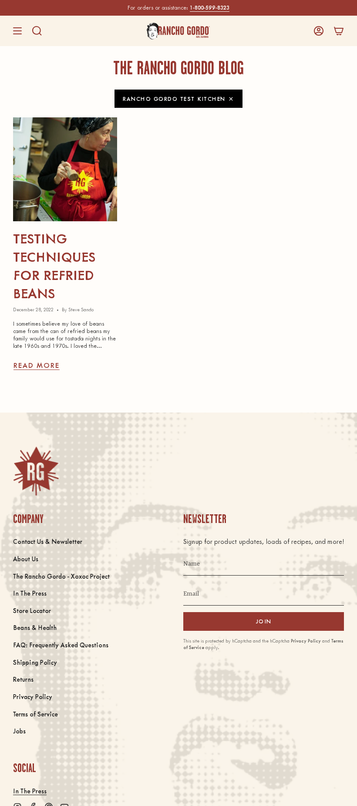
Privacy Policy (32, 696)
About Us (25, 558)
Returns (23, 679)
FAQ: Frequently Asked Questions (60, 644)
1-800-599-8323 (209, 7)
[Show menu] (17, 31)
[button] (37, 31)
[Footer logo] (36, 471)
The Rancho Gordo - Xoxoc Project (61, 576)
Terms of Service (35, 713)
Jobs (19, 730)
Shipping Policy (35, 662)
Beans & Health (35, 627)
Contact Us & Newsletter (47, 541)
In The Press (30, 593)
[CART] (339, 31)
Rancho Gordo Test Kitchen (174, 98)
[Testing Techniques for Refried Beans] (65, 169)
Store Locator (32, 610)
